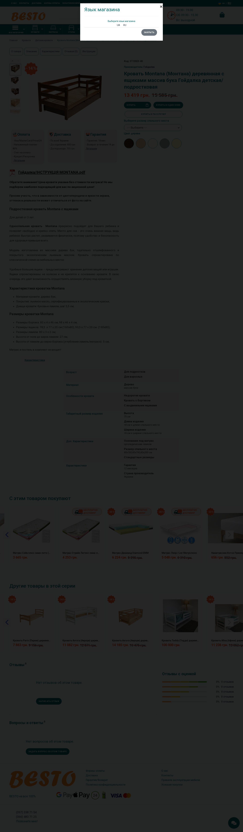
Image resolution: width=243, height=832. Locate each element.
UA (118, 25)
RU (124, 25)
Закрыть (149, 32)
